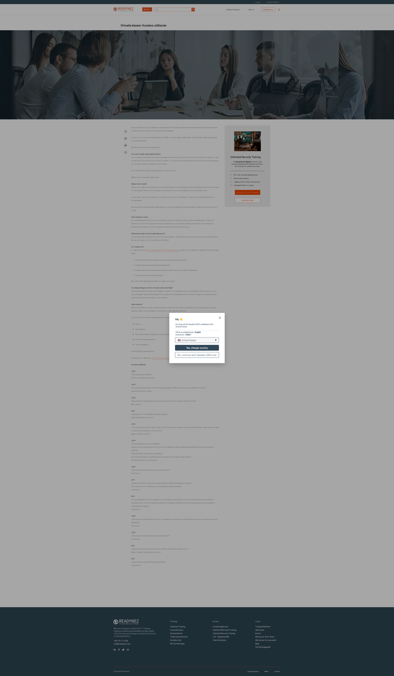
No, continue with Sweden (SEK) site (197, 355)
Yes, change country (197, 348)
